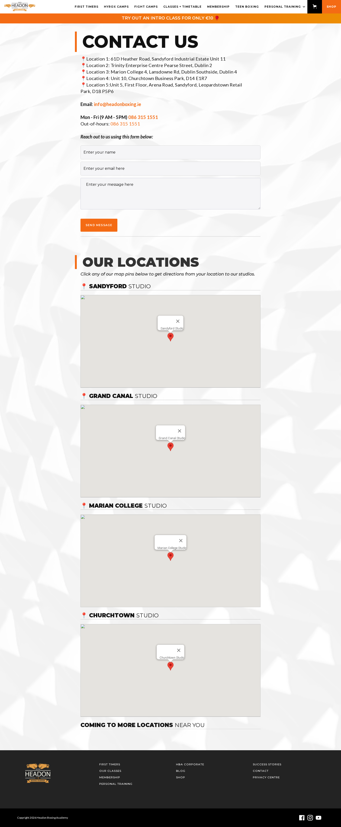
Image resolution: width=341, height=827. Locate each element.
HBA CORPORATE (190, 764)
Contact (261, 771)
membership (109, 777)
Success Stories (267, 764)
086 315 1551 (125, 123)
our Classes (110, 771)
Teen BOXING (247, 6)
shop (180, 777)
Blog (180, 771)
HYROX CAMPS (116, 6)
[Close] (177, 321)
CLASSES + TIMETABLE (182, 6)
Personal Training (115, 783)
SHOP (331, 6)
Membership (218, 6)
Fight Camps (146, 6)
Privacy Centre (266, 777)
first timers (86, 6)
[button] (284, 6)
